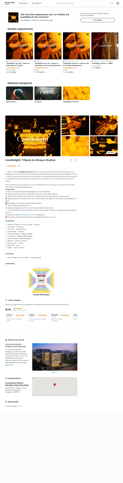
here (30, 205)
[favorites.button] (31, 34)
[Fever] (10, 3)
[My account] (118, 3)
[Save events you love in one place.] (75, 160)
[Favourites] (112, 3)
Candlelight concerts (27, 215)
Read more (9, 365)
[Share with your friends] (71, 160)
